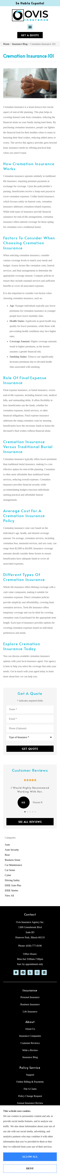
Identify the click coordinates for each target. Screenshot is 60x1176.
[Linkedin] (44, 972)
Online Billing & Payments (30, 1081)
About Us (30, 1029)
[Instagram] (37, 972)
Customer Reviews (30, 1043)
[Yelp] (30, 972)
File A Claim (30, 1089)
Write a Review (30, 1050)
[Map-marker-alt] (16, 972)
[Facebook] (23, 972)
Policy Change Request (30, 1096)
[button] (30, 27)
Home (6, 44)
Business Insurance (30, 1004)
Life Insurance (30, 1011)
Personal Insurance (30, 997)
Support (30, 1074)
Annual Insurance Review (30, 1103)
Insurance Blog (20, 44)
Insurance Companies (30, 1036)
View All (9, 895)
